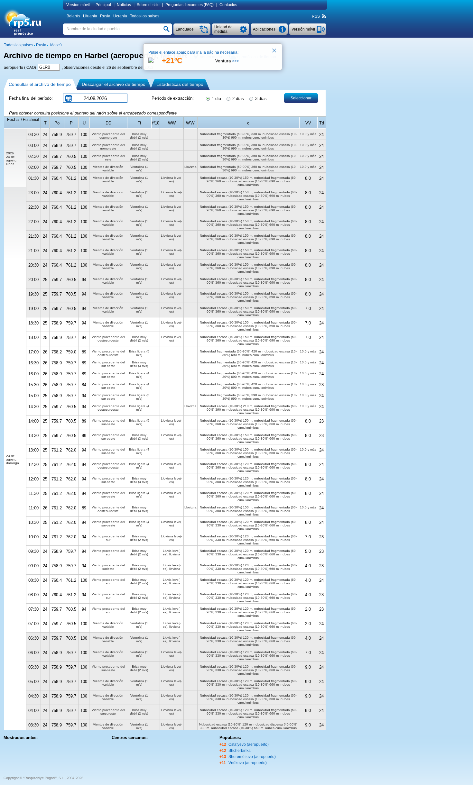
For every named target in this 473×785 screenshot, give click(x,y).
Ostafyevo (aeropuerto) (248, 744)
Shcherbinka (239, 750)
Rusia (105, 16)
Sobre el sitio (148, 5)
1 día (215, 98)
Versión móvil (78, 5)
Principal (103, 5)
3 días (260, 98)
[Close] (274, 51)
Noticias (124, 5)
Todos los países (144, 16)
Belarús (73, 16)
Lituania (90, 16)
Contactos (228, 5)
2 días (237, 98)
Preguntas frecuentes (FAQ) (189, 5)
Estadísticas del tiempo (179, 84)
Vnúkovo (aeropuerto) (247, 763)
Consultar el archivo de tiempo (40, 84)
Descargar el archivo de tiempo (113, 84)
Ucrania (120, 16)
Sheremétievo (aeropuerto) (252, 756)
